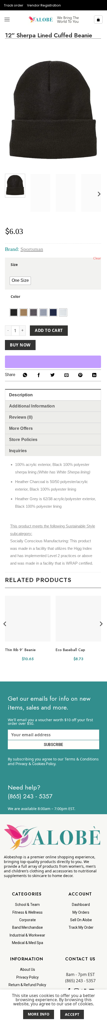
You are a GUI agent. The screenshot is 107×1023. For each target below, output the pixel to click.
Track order (13, 5)
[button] (7, 19)
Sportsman (32, 249)
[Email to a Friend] (66, 375)
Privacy (22, 764)
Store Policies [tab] (23, 439)
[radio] (20, 281)
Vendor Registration (44, 5)
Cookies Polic (43, 764)
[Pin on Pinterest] (80, 375)
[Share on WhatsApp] (25, 375)
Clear (97, 258)
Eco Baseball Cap (70, 649)
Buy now (20, 345)
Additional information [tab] (32, 406)
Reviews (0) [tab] (21, 417)
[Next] (92, 110)
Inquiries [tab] (18, 451)
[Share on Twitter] (52, 375)
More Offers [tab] (21, 428)
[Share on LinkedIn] (94, 375)
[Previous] (13, 110)
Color (15, 296)
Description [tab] (21, 395)
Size (14, 264)
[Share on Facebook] (38, 375)
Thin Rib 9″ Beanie (20, 649)
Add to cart (49, 330)
